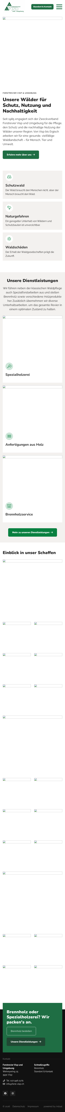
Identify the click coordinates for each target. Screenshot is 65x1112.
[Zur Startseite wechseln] (14, 6)
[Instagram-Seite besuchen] (12, 1093)
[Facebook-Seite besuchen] (5, 1093)
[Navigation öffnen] (59, 7)
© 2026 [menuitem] (6, 1106)
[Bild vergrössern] (32, 338)
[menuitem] (19, 1106)
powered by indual (53, 1106)
